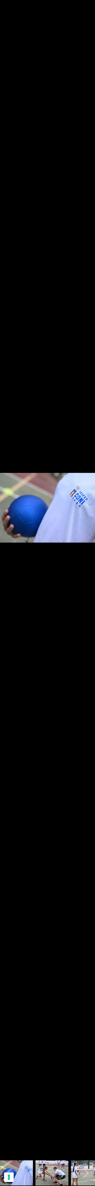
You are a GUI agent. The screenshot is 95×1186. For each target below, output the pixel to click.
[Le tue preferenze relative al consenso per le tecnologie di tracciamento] (9, 1177)
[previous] (9, 585)
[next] (86, 585)
